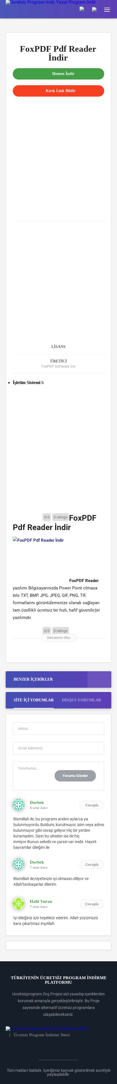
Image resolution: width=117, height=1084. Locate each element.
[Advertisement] (58, 155)
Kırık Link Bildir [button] (61, 91)
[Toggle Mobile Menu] (110, 9)
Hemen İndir (63, 74)
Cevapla (92, 805)
